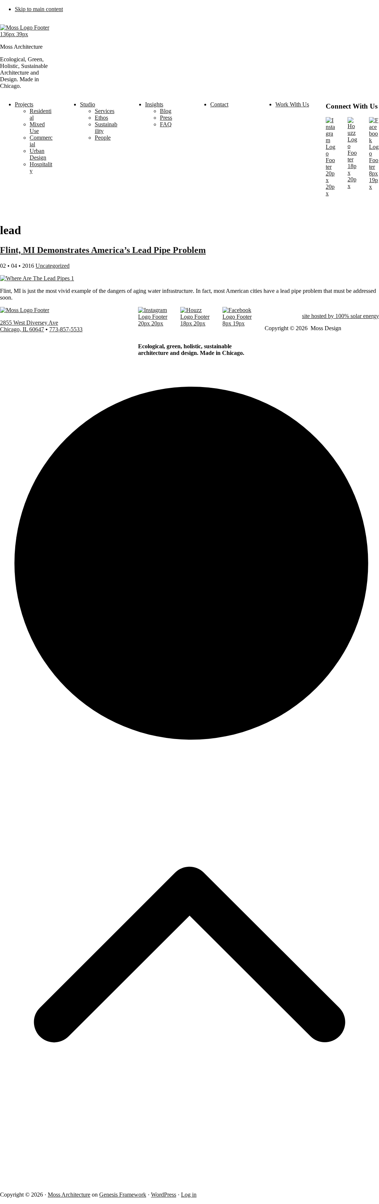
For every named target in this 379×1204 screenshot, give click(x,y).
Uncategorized (53, 266)
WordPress (163, 1194)
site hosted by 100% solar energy (340, 316)
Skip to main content (39, 9)
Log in (189, 1194)
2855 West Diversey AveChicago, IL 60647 (29, 325)
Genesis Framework (122, 1194)
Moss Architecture (69, 1194)
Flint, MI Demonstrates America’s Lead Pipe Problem (103, 250)
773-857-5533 (66, 329)
